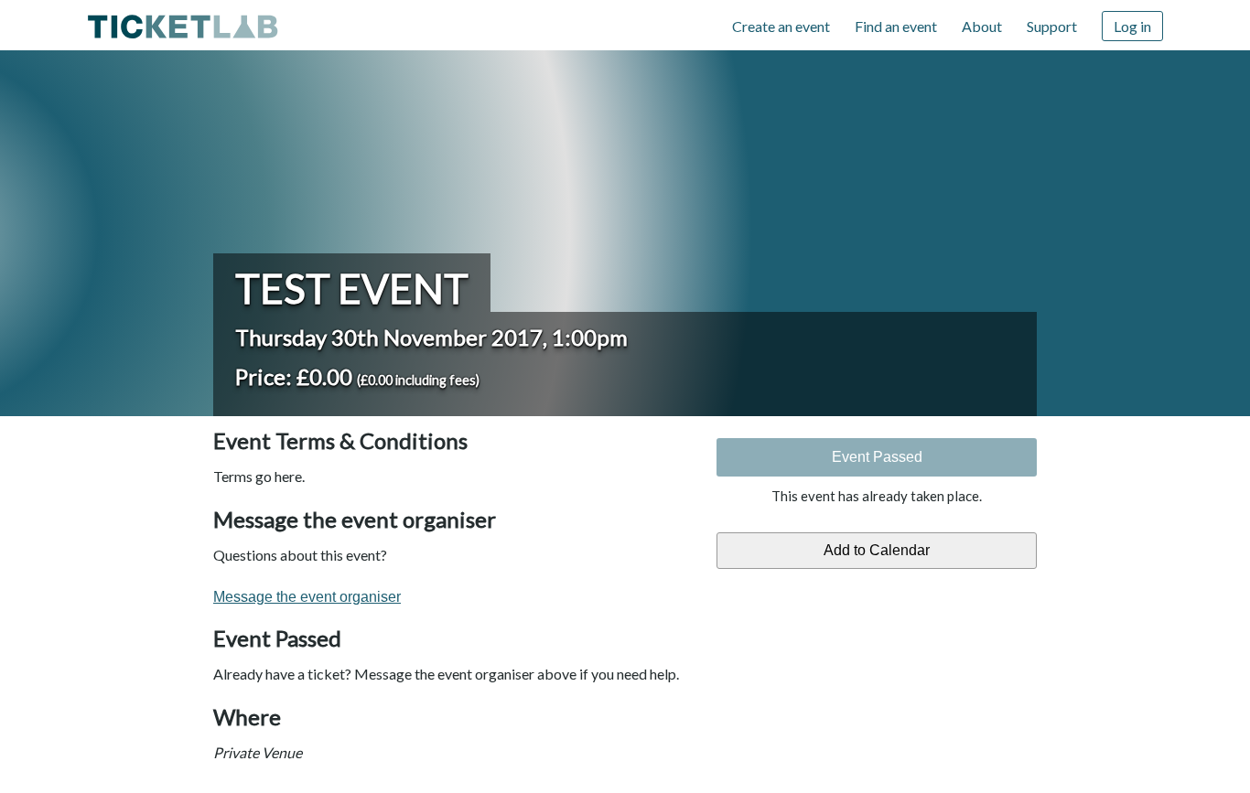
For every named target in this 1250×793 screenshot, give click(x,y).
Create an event (781, 26)
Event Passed (877, 457)
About (982, 26)
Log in (1132, 26)
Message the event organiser (307, 597)
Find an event (896, 26)
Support (1052, 26)
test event (352, 288)
